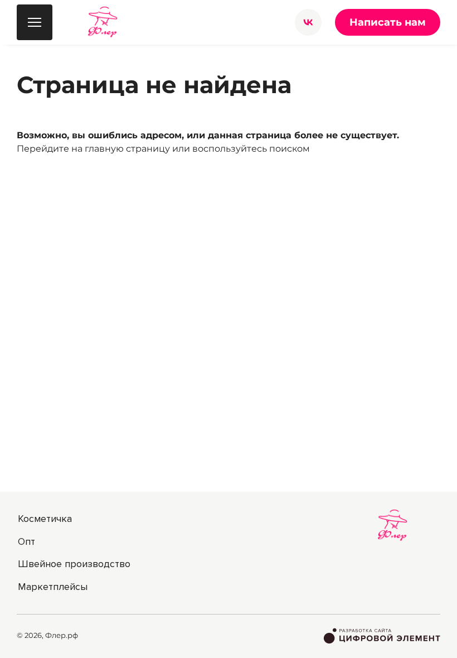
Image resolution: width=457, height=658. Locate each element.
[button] (308, 22)
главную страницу (127, 148)
